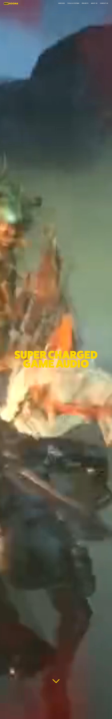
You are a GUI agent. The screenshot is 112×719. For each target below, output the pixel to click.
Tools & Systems (73, 3)
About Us (94, 3)
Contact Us (104, 3)
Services (61, 3)
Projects (85, 3)
